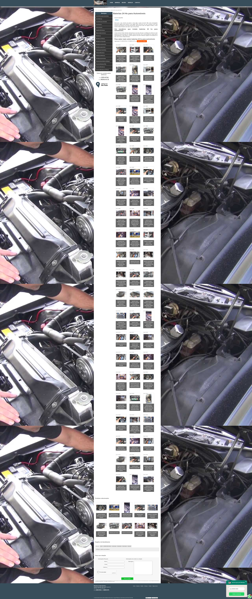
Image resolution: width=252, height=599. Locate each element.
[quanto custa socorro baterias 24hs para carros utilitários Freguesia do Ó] (148, 213)
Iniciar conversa (237, 594)
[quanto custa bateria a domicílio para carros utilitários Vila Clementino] (148, 254)
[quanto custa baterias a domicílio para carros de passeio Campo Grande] (121, 213)
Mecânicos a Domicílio (101, 41)
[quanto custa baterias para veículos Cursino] (148, 49)
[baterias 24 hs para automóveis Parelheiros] (121, 110)
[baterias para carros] (114, 525)
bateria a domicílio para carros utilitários (152, 534)
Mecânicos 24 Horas (100, 38)
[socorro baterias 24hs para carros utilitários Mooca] (148, 69)
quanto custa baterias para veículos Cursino (148, 58)
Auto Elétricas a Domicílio (101, 21)
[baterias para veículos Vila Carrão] (121, 441)
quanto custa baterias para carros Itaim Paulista (121, 406)
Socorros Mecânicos (100, 66)
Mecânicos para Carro (100, 47)
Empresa (117, 2)
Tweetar (117, 19)
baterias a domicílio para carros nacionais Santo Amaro (121, 139)
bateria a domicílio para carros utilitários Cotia (148, 243)
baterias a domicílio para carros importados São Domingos (121, 263)
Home (111, 2)
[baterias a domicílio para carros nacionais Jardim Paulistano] (148, 315)
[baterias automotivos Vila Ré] (121, 337)
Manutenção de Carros (101, 33)
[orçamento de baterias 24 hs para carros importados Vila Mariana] (121, 234)
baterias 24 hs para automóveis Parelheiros (121, 119)
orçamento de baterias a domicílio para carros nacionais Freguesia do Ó (121, 325)
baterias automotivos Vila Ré (121, 344)
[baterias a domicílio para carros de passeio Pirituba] (148, 459)
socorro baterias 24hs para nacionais (114, 515)
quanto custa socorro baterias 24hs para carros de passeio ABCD (134, 78)
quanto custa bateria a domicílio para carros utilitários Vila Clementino (148, 263)
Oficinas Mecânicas (100, 52)
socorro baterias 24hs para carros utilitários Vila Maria (148, 119)
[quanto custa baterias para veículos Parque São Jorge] (134, 337)
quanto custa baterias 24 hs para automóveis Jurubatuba (135, 202)
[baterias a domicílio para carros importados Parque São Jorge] (121, 49)
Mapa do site (155, 586)
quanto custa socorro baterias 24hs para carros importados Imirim (135, 407)
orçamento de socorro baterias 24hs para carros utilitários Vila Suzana (135, 223)
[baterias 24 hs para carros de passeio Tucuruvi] (134, 479)
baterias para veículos (140, 515)
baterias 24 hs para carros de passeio (127, 515)
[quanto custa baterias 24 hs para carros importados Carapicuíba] (148, 193)
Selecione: (97, 546)
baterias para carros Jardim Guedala (148, 138)
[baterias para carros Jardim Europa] (121, 89)
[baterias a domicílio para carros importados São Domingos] (121, 254)
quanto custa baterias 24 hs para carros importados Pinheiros (148, 488)
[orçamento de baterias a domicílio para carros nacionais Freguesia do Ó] (121, 315)
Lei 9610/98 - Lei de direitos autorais (109, 581)
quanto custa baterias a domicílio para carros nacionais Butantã (121, 78)
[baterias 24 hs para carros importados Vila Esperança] (134, 150)
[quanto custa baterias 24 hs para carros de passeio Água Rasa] (134, 110)
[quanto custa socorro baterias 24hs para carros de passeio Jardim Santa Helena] (148, 398)
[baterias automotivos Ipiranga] (121, 357)
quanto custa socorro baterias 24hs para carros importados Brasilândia (121, 160)
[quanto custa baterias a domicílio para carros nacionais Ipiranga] (148, 274)
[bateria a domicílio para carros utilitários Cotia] (148, 234)
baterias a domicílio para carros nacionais (152, 516)
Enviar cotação (127, 578)
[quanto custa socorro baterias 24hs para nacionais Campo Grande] (134, 234)
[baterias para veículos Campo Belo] (134, 459)
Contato (137, 2)
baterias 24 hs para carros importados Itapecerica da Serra (134, 385)
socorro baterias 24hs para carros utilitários (140, 534)
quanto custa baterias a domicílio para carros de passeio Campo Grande (121, 223)
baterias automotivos (127, 532)
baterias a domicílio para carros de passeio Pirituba (148, 468)
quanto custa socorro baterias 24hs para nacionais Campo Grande (134, 243)
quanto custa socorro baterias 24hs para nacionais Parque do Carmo (134, 181)
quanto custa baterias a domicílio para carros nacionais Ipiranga (148, 283)
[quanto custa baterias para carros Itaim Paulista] (121, 398)
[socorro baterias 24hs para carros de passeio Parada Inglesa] (148, 376)
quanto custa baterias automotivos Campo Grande (135, 283)
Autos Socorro (99, 27)
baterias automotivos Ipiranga (121, 364)
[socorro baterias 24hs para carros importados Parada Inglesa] (121, 459)
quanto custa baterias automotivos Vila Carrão (135, 324)
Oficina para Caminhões (101, 50)
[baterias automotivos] (127, 525)
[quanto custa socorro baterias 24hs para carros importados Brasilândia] (121, 150)
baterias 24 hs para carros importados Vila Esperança (135, 159)
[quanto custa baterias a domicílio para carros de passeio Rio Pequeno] (121, 172)
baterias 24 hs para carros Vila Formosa (134, 262)
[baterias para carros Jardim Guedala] (148, 130)
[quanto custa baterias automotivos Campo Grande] (134, 274)
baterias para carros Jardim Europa (121, 97)
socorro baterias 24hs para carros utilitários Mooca (148, 78)
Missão (124, 2)
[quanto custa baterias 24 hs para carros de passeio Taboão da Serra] (134, 89)
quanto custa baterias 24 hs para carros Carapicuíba (121, 488)
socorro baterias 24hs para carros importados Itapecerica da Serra (121, 303)
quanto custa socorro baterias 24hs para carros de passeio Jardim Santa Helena (148, 408)
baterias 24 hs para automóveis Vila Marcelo (135, 139)
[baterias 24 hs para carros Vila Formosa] (134, 254)
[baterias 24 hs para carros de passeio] (127, 507)
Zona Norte (119, 546)
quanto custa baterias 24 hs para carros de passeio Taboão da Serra (135, 98)
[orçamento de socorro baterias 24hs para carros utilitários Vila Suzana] (134, 213)
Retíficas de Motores (100, 55)
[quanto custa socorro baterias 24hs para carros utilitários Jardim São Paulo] (134, 419)
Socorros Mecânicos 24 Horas (102, 69)
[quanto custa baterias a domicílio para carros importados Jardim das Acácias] (148, 294)
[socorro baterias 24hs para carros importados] (101, 525)
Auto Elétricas (99, 18)
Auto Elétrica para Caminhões (102, 16)
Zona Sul (129, 546)
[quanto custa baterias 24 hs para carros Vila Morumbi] (134, 357)
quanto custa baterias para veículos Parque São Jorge (134, 346)
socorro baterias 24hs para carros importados (101, 534)
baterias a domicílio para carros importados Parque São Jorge (121, 58)
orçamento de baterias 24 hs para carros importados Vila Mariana (121, 243)
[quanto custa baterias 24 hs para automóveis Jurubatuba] (134, 193)
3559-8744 (105, 77)
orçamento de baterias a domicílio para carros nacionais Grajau (148, 428)
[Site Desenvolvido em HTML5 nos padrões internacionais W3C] (148, 597)
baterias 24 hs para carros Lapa (148, 448)
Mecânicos (98, 35)
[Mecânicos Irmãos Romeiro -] (101, 2)
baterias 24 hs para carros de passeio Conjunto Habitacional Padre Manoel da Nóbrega (148, 99)
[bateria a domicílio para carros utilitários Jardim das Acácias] (134, 49)
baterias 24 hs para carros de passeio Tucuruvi (135, 488)
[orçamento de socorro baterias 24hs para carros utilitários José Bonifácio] (121, 376)
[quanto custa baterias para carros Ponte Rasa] (148, 337)
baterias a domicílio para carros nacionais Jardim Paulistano (148, 324)
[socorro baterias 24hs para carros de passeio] (101, 507)
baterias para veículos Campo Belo (135, 467)
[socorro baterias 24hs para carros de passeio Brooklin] (148, 150)
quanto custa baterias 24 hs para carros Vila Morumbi (134, 365)
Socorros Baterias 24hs (101, 64)
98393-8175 (105, 79)
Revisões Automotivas (101, 58)
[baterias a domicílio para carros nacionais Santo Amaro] (121, 130)
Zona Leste (114, 546)
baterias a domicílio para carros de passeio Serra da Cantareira (121, 202)
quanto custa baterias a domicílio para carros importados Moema (134, 303)
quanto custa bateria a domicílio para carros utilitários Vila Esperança (121, 283)
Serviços (130, 2)
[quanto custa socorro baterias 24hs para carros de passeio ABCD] (134, 69)
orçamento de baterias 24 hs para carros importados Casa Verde (148, 366)
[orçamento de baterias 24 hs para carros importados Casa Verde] (148, 357)
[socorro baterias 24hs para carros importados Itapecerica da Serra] (121, 294)
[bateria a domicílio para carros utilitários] (152, 525)
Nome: (105, 561)
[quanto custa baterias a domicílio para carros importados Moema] (134, 294)
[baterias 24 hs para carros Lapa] (148, 441)
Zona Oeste (124, 546)
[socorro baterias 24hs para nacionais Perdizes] (148, 172)
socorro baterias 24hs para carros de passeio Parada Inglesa (148, 386)
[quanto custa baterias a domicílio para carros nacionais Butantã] (121, 69)
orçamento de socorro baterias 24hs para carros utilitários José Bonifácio (121, 386)
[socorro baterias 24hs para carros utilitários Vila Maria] (148, 110)
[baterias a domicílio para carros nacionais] (152, 507)
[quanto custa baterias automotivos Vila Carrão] (134, 315)
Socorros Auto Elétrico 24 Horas (103, 61)
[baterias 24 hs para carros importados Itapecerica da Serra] (134, 376)
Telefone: (105, 567)
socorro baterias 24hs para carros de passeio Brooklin (148, 159)
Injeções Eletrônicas (100, 30)
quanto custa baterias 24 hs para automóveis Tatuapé (134, 449)
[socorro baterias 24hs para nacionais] (114, 507)
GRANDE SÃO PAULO (107, 546)
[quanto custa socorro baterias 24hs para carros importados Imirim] (134, 398)
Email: (106, 564)
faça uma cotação (142, 41)
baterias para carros (114, 532)
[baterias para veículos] (139, 507)
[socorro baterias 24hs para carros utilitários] (139, 525)
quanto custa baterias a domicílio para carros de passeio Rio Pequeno (121, 181)
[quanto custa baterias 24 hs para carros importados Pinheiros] (148, 479)
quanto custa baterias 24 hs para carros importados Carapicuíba (148, 202)
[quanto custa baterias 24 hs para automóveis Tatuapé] (134, 441)
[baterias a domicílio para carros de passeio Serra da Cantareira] (121, 193)
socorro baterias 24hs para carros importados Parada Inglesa (121, 468)
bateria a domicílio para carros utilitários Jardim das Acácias (135, 58)
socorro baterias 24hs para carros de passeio (101, 516)
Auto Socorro (99, 24)
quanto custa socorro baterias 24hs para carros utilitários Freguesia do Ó (148, 223)
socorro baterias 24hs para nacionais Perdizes (148, 180)
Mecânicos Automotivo (101, 44)
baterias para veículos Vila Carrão (121, 448)
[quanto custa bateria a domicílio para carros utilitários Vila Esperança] (121, 274)
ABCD (101, 546)
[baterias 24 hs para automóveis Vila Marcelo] (134, 130)
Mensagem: (136, 568)
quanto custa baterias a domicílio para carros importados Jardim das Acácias (148, 304)
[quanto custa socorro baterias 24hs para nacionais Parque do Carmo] (134, 172)
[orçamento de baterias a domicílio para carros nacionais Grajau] (148, 419)
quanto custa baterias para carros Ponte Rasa (148, 345)
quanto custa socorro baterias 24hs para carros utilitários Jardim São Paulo (135, 429)
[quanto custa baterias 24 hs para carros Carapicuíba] (121, 479)
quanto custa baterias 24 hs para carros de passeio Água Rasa (135, 120)
